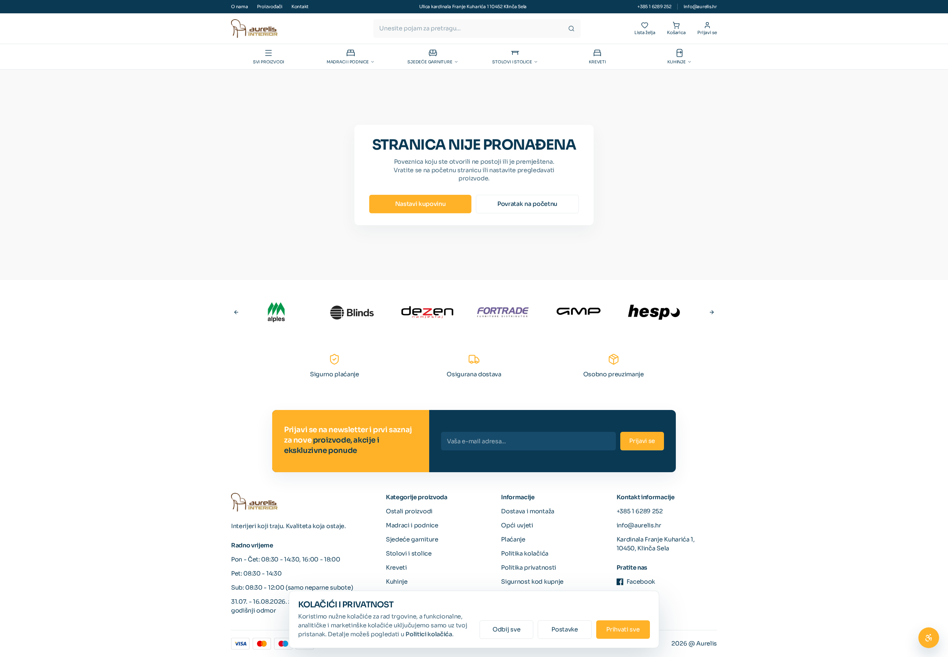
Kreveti (396, 567)
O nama (239, 6)
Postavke (564, 629)
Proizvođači (270, 6)
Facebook (641, 582)
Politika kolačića (524, 553)
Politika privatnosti (528, 567)
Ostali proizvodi (409, 511)
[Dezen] (427, 312)
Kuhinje (397, 582)
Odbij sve (506, 629)
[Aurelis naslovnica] (254, 28)
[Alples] (276, 312)
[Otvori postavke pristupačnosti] (928, 637)
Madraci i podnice (412, 525)
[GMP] (578, 312)
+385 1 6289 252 (654, 6)
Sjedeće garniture (412, 539)
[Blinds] (352, 312)
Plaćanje (513, 539)
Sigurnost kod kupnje (532, 582)
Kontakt (299, 6)
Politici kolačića (428, 634)
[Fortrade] (503, 312)
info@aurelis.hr (700, 6)
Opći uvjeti (517, 525)
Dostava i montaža (527, 511)
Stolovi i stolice (409, 553)
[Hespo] (654, 312)
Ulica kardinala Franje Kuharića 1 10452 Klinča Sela (473, 6)
